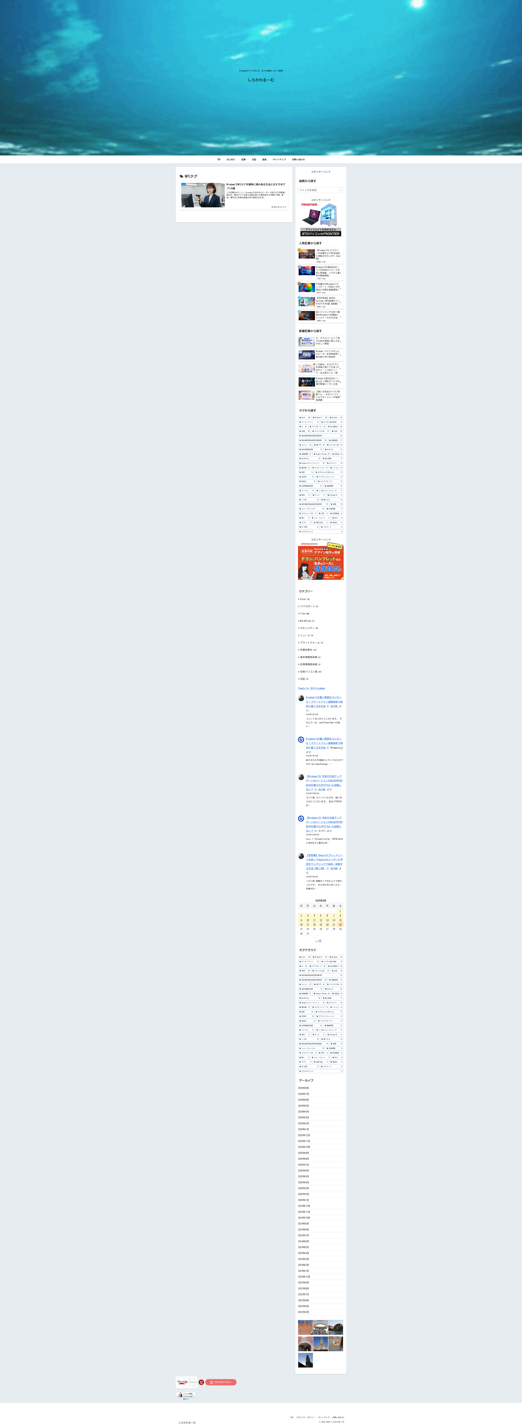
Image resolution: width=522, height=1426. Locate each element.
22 (340, 924)
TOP (291, 1417)
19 (321, 924)
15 (340, 920)
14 (334, 920)
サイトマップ (324, 1417)
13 (327, 920)
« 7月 (318, 941)
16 (301, 924)
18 (314, 924)
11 (314, 920)
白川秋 (334, 706)
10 (308, 920)
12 (321, 920)
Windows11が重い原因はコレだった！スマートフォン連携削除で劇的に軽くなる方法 (324, 701)
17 (308, 924)
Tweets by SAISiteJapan (311, 688)
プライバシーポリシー (305, 1417)
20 (327, 924)
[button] (340, 190)
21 (334, 924)
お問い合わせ (338, 1417)
